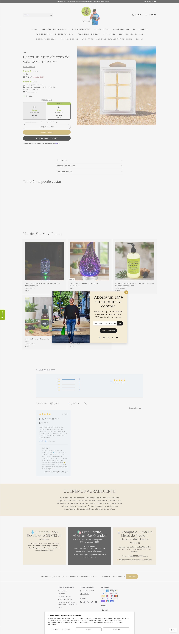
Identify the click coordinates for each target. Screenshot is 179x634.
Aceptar (89, 629)
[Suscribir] (120, 323)
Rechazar (116, 629)
